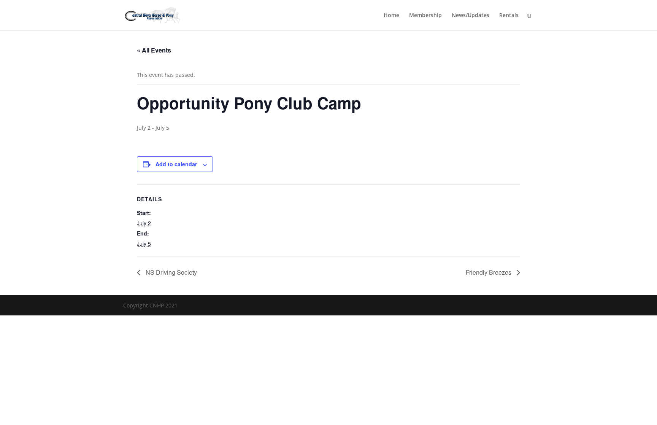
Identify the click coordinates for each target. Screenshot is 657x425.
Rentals (509, 16)
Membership (425, 16)
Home (391, 16)
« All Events (154, 50)
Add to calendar (176, 164)
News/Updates (470, 16)
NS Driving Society (170, 272)
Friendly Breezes (489, 272)
